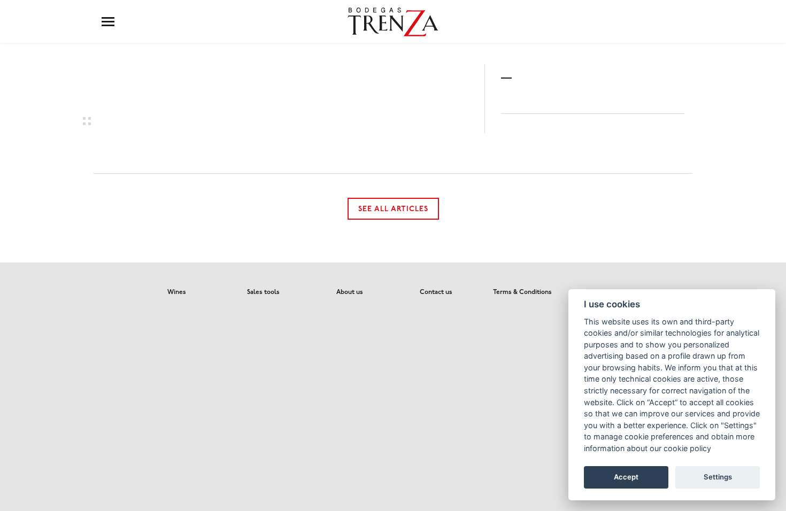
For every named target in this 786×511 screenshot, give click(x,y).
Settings (718, 477)
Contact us (436, 292)
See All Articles (393, 209)
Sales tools (263, 292)
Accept (626, 477)
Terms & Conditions (522, 292)
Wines (176, 292)
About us (349, 292)
